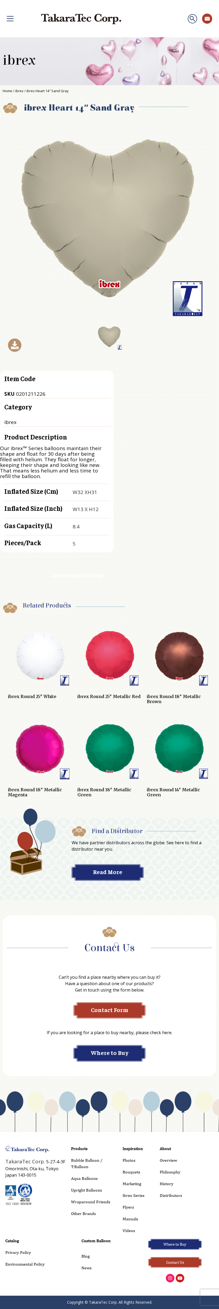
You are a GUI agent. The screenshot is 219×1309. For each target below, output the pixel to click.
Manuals (130, 1218)
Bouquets (131, 1172)
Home (7, 90)
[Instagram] (170, 1278)
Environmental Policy (25, 1264)
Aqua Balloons (84, 1178)
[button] (192, 18)
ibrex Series (133, 1195)
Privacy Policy (18, 1252)
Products (79, 1148)
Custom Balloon (96, 1240)
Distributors (171, 1195)
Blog (85, 1256)
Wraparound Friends (90, 1201)
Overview (168, 1160)
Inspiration (133, 1148)
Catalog (12, 1240)
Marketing (132, 1183)
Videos (129, 1230)
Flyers (128, 1207)
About (165, 1148)
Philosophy (170, 1172)
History (166, 1183)
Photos (129, 1160)
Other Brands (83, 1213)
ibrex (19, 60)
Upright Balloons (86, 1190)
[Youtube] (180, 1278)
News (86, 1267)
